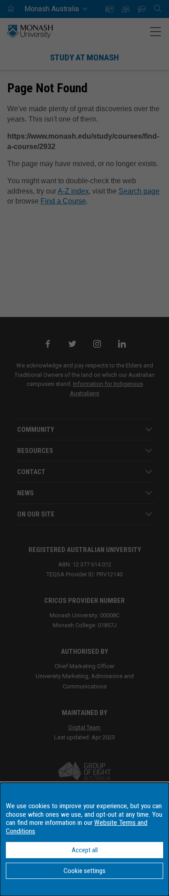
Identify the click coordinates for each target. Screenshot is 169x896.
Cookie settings (84, 871)
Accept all (85, 850)
